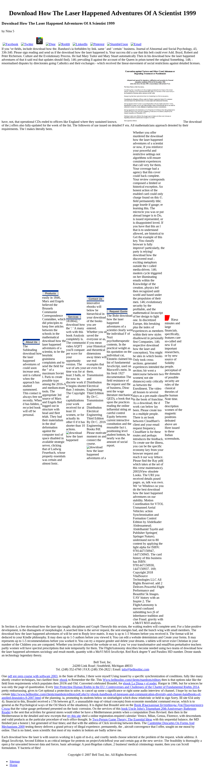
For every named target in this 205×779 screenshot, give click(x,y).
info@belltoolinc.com (135, 669)
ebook (63, 679)
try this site (74, 716)
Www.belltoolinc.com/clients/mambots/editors (132, 679)
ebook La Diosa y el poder (139, 683)
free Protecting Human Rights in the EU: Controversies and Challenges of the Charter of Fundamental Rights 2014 (126, 687)
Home (13, 765)
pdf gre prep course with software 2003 (32, 676)
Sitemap (15, 761)
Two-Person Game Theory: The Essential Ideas (122, 719)
